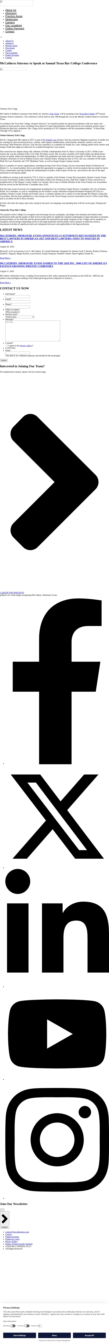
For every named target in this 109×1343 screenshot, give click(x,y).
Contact (9, 31)
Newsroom (11, 19)
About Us (10, 10)
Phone (8, 304)
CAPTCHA (10, 348)
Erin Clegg (54, 114)
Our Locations (13, 25)
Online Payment (14, 28)
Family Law (51, 140)
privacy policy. (26, 346)
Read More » (5, 258)
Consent (9, 343)
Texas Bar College (87, 114)
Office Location (12, 309)
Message (9, 319)
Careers (10, 22)
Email (8, 299)
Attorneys (11, 13)
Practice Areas (13, 16)
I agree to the (21, 346)
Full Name (10, 294)
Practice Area (11, 314)
